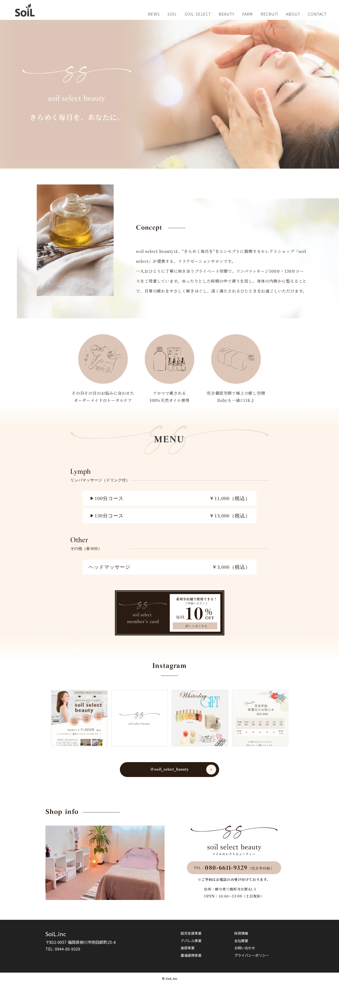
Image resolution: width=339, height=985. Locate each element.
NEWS (154, 14)
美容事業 (188, 948)
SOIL (172, 14)
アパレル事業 (191, 940)
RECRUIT (269, 14)
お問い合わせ (244, 948)
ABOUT (293, 14)
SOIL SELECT (198, 14)
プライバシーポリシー (251, 955)
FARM (247, 14)
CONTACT (317, 14)
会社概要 (241, 940)
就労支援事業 (191, 933)
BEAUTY (227, 14)
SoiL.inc (55, 933)
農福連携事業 (191, 955)
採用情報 (241, 933)
